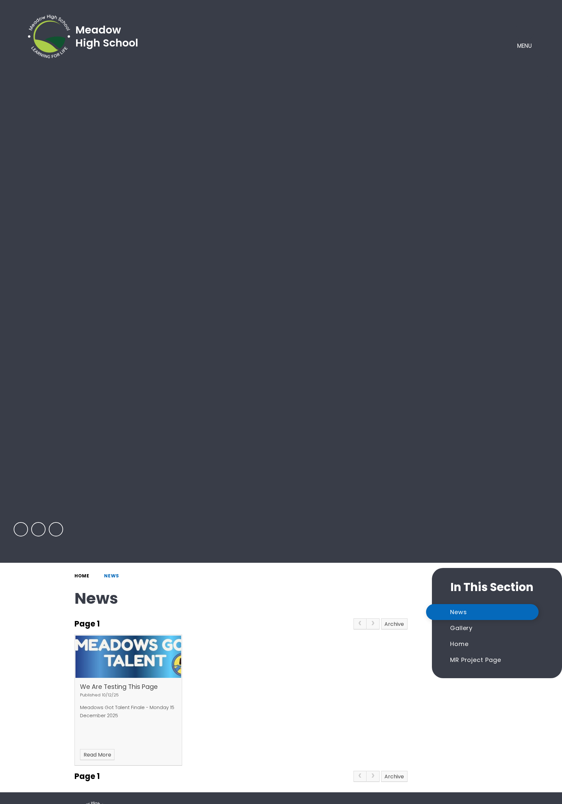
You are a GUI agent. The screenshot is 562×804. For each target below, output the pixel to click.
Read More (97, 754)
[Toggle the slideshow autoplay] (56, 529)
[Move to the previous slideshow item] (21, 529)
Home (81, 576)
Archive (394, 624)
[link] (360, 623)
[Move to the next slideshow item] (38, 529)
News (111, 576)
